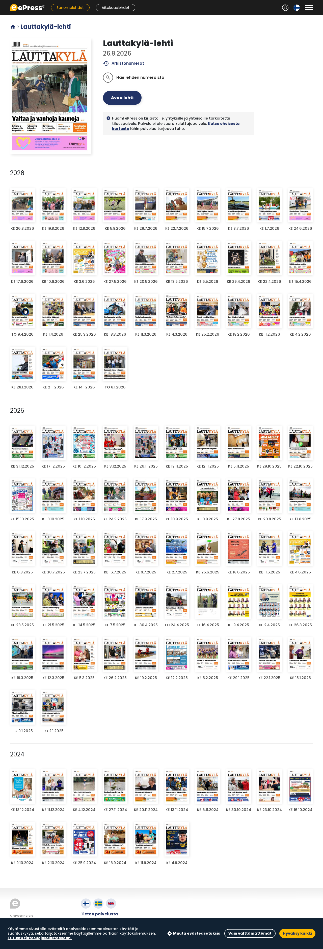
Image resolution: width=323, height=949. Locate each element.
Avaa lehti (122, 98)
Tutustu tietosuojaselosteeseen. (40, 937)
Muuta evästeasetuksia (197, 933)
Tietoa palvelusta (99, 914)
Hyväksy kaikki (297, 933)
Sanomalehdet (70, 7)
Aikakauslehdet (115, 7)
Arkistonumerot (123, 63)
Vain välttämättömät (250, 933)
